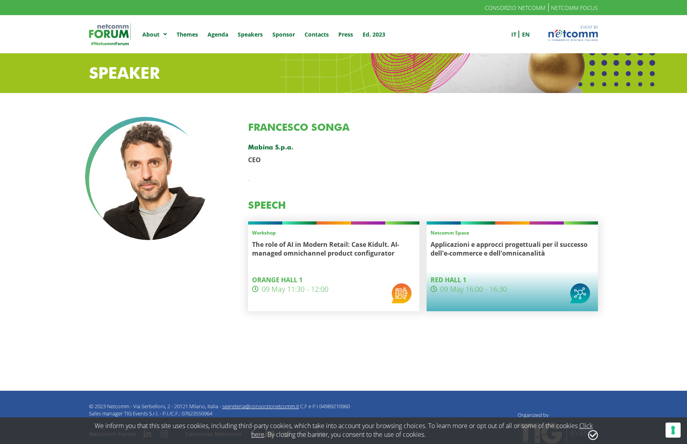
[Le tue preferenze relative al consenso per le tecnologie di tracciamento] (673, 430)
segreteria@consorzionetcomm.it (260, 406)
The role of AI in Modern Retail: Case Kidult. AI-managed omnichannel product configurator (325, 249)
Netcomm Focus (574, 8)
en (526, 34)
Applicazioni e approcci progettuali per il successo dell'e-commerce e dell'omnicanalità (509, 249)
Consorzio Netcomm (515, 8)
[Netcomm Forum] (110, 34)
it (513, 34)
